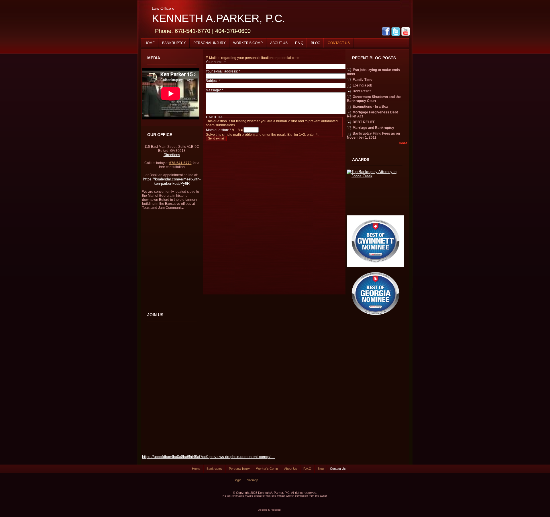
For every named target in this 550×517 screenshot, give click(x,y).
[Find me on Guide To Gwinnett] (375, 266)
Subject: (213, 81)
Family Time (362, 80)
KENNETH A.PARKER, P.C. (218, 18)
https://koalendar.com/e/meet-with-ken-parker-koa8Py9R (172, 181)
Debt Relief (362, 91)
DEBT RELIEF (364, 122)
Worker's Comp (248, 43)
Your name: (216, 62)
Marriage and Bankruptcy (373, 128)
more (403, 143)
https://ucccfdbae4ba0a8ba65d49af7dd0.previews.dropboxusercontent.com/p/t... (208, 457)
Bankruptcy (174, 43)
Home (149, 43)
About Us (279, 43)
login (238, 480)
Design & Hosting (269, 509)
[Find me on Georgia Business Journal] (375, 318)
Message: (214, 90)
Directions (172, 155)
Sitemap (252, 480)
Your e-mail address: (223, 71)
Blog (315, 43)
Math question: (218, 130)
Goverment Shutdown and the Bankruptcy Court (374, 99)
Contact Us (339, 43)
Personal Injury (209, 43)
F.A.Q (299, 43)
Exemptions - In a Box (370, 107)
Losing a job (362, 85)
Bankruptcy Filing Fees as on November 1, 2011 (373, 135)
